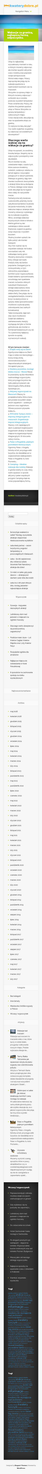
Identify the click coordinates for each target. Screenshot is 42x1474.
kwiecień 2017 (15, 969)
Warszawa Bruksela (22, 1360)
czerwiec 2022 (16, 796)
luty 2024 (14, 766)
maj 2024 (14, 751)
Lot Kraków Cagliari (14, 1333)
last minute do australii (26, 1329)
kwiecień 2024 (16, 756)
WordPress (21, 1468)
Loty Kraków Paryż (21, 1335)
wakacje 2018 (21, 1358)
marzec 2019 (15, 930)
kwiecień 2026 (16, 716)
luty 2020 (14, 885)
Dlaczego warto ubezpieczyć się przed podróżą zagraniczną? (22, 629)
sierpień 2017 (15, 949)
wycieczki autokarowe (27, 1361)
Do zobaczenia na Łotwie (20, 1225)
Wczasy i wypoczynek (19, 1014)
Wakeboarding (12, 1360)
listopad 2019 (15, 900)
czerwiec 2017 (16, 959)
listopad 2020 (15, 860)
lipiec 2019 (14, 920)
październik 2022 (17, 786)
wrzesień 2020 (16, 870)
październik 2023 (17, 776)
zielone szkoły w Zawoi (26, 1367)
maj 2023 (14, 781)
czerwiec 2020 (16, 875)
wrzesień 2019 (16, 910)
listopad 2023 (15, 771)
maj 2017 (13, 964)
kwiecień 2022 (15, 806)
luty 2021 (13, 850)
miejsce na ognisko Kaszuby (17, 1336)
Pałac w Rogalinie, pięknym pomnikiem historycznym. (21, 1124)
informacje (15, 1307)
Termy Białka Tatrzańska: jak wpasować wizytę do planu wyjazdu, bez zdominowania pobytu (21, 1062)
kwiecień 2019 (15, 925)
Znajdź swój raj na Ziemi (20, 349)
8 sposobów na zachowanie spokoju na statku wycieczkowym (21, 675)
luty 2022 (14, 816)
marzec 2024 (15, 761)
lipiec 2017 (14, 954)
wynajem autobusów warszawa (17, 1363)
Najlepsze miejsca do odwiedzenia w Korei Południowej (18, 663)
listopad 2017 (15, 934)
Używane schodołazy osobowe (18, 1153)
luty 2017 (13, 979)
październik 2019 (16, 905)
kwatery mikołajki (27, 1318)
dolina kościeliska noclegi (15, 1300)
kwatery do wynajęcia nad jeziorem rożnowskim (19, 1315)
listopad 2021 (15, 830)
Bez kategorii (15, 996)
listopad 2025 (15, 726)
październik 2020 (17, 865)
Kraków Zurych (19, 1309)
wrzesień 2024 (16, 741)
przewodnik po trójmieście (20, 1343)
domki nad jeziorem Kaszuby (20, 1301)
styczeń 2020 (15, 890)
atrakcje (19, 1295)
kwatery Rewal (13, 1320)
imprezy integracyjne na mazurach (19, 1303)
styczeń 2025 (15, 731)
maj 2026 (14, 711)
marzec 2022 (15, 811)
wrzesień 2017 (15, 944)
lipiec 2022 (14, 791)
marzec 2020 (15, 880)
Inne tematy (15, 1001)
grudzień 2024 (16, 736)
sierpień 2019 (15, 915)
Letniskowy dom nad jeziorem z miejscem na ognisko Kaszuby (19, 617)
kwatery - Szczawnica (21, 1311)
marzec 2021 (15, 845)
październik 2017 (16, 939)
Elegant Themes (21, 1465)
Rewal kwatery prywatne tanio (16, 1346)
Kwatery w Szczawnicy (24, 1323)
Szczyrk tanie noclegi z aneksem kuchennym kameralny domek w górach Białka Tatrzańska (20, 1353)
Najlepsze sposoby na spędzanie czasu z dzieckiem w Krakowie (21, 1269)
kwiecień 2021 (15, 840)
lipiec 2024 (14, 746)
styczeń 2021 (15, 855)
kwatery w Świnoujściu (15, 1325)
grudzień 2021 (15, 825)
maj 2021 (13, 835)
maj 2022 (14, 801)
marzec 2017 (15, 974)
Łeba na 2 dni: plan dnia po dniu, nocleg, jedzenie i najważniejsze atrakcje (20, 585)
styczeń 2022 (15, 820)
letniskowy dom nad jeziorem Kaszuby (20, 1331)
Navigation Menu (22, 11)
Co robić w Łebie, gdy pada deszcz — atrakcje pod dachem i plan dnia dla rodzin (21, 575)
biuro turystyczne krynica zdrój (23, 1298)
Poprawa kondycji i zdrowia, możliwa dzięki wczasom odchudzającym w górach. (21, 1196)
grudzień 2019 (15, 895)
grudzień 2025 (16, 721)
